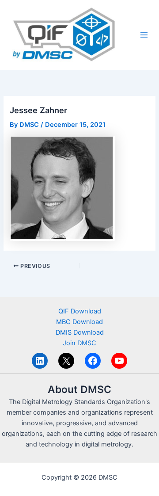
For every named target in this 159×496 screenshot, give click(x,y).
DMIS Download (80, 332)
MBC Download (79, 322)
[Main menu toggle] (144, 35)
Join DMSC (79, 343)
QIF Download (79, 311)
